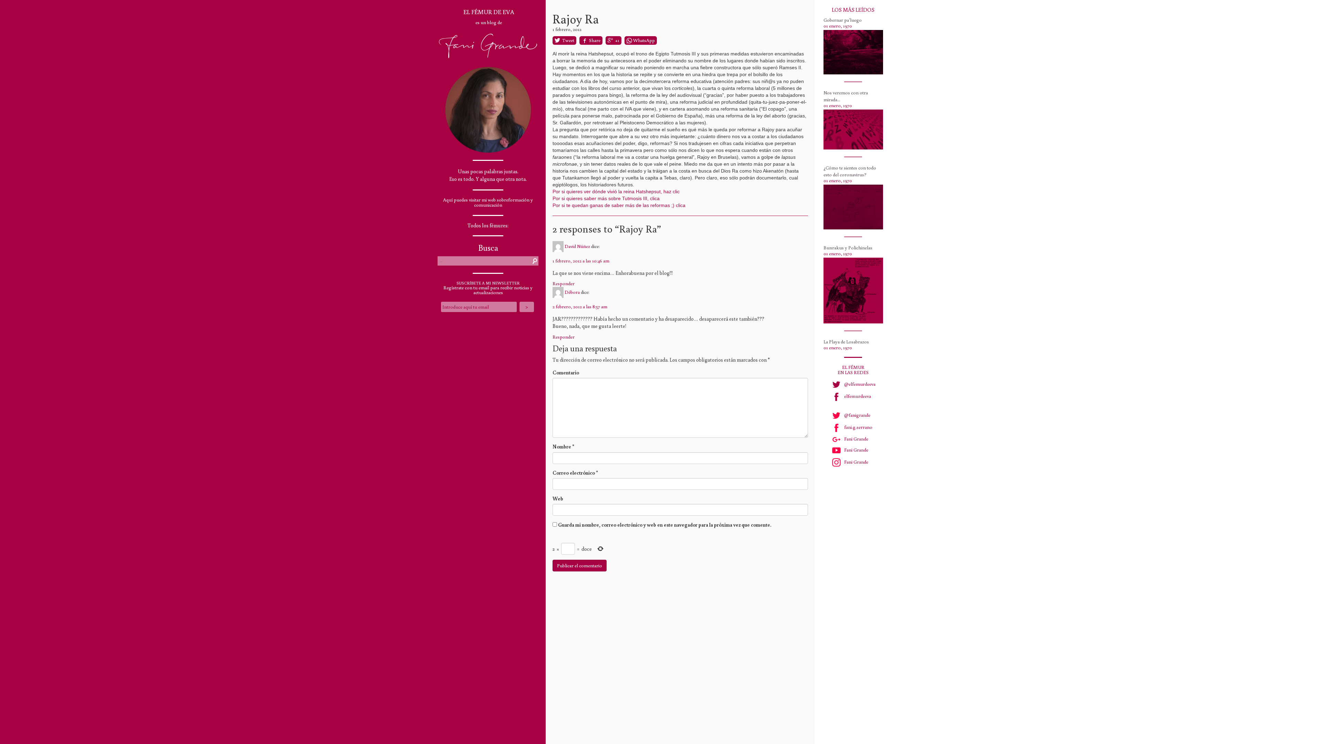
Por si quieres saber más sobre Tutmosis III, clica (606, 198)
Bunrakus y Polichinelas (847, 248)
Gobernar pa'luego (842, 20)
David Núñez (577, 246)
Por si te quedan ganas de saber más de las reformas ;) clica (619, 205)
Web (558, 498)
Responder (564, 283)
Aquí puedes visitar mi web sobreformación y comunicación (488, 202)
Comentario (566, 372)
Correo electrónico (575, 472)
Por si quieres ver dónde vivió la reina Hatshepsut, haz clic (616, 191)
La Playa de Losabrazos (846, 342)
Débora (572, 292)
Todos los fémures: (488, 225)
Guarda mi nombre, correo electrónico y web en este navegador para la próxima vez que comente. (665, 524)
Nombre (563, 446)
